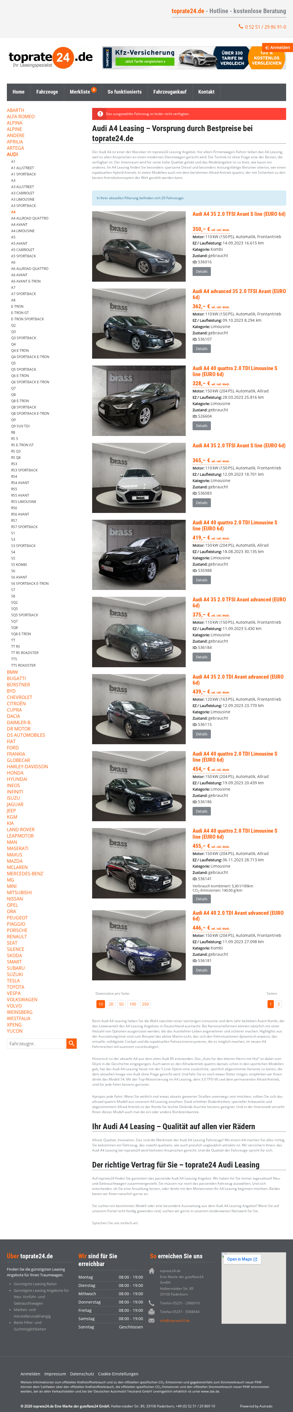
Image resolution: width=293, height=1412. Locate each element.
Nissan (15, 899)
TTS (14, 659)
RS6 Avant (20, 514)
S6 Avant (19, 577)
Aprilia (15, 142)
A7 (13, 287)
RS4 (14, 476)
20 (111, 1004)
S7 (13, 589)
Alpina (14, 123)
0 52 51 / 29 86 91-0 (265, 27)
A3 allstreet (22, 186)
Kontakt (206, 92)
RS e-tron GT (22, 445)
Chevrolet (19, 697)
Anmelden (30, 1374)
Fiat (11, 741)
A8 (13, 300)
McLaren (17, 867)
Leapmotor (20, 836)
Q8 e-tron (20, 400)
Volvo (14, 1006)
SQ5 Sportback (24, 615)
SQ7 (14, 621)
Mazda (15, 861)
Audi (12, 154)
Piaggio (16, 924)
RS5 (14, 489)
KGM (12, 817)
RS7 (14, 520)
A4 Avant (19, 224)
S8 (13, 596)
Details (201, 271)
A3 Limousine (23, 199)
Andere (16, 136)
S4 (13, 552)
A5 (13, 237)
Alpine (14, 129)
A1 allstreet (22, 167)
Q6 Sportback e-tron (30, 382)
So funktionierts (125, 92)
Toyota (15, 987)
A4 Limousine (23, 230)
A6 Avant (19, 274)
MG (10, 880)
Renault (17, 937)
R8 (13, 432)
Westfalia (18, 1019)
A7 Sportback (23, 293)
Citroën (16, 704)
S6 (13, 570)
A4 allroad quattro (29, 218)
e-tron (17, 306)
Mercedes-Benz (25, 874)
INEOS (13, 786)
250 (145, 1004)
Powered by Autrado (256, 1406)
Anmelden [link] (280, 47)
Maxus (14, 855)
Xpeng (14, 1025)
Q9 (13, 419)
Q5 (13, 363)
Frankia (16, 754)
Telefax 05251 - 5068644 (179, 1311)
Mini (12, 886)
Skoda (14, 956)
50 (121, 1004)
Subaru (16, 968)
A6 (13, 262)
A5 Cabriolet (22, 249)
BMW (12, 672)
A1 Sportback (23, 174)
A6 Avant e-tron (26, 281)
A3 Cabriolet (22, 193)
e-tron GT (20, 312)
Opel (12, 905)
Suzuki (15, 974)
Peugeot (17, 918)
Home (19, 92)
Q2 (13, 325)
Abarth (15, 110)
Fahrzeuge (47, 92)
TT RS (15, 646)
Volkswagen (22, 1000)
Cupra (14, 710)
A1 (13, 161)
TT (13, 640)
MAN (12, 842)
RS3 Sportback (24, 470)
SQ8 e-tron (21, 633)
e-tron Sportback (27, 319)
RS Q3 (16, 451)
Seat (12, 943)
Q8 (13, 394)
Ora (11, 912)
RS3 (14, 463)
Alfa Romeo (21, 117)
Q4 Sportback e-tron (30, 356)
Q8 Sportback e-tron (30, 413)
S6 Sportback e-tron (30, 583)
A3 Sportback (23, 205)
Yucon (15, 1031)
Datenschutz (82, 1374)
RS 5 (14, 438)
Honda (15, 773)
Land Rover (21, 830)
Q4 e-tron (20, 350)
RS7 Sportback (24, 526)
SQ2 (14, 602)
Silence (15, 949)
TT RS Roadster (24, 652)
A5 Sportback (23, 256)
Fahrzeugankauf (170, 92)
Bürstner (18, 685)
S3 (13, 539)
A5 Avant (19, 243)
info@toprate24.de (175, 1320)
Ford (13, 748)
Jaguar (15, 804)
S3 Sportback (23, 545)
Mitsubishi (19, 893)
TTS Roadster (23, 665)
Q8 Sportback (23, 407)
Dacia (13, 716)
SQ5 (14, 608)
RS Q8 (16, 457)
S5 (13, 558)
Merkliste (80, 92)
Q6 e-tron (20, 375)
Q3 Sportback (23, 337)
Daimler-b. (19, 723)
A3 (13, 180)
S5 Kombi (19, 564)
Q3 (13, 331)
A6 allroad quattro (29, 268)
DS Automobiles (26, 735)
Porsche (17, 930)
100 (132, 1004)
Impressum (55, 1374)
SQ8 (14, 627)
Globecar (18, 760)
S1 (13, 533)
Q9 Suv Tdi (20, 426)
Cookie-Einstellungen (118, 1374)
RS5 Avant (20, 495)
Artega (15, 148)
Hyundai (17, 779)
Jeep (11, 811)
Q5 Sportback (23, 369)
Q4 (13, 344)
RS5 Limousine (23, 501)
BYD (11, 691)
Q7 (13, 388)
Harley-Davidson (27, 767)
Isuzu (13, 798)
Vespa (14, 993)
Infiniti (15, 792)
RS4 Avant (20, 482)
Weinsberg (20, 1012)
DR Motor (19, 729)
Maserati (17, 849)
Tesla (13, 981)
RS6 (14, 507)
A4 (13, 212)
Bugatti (16, 679)
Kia (10, 823)
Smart (14, 962)
